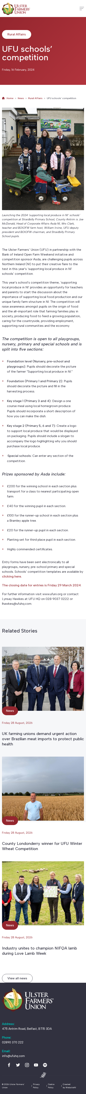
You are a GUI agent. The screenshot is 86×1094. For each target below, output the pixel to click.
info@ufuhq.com (13, 1056)
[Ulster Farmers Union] (16, 8)
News (21, 98)
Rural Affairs (35, 98)
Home (10, 98)
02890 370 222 (12, 1042)
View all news (17, 978)
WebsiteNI (71, 1087)
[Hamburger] (82, 8)
